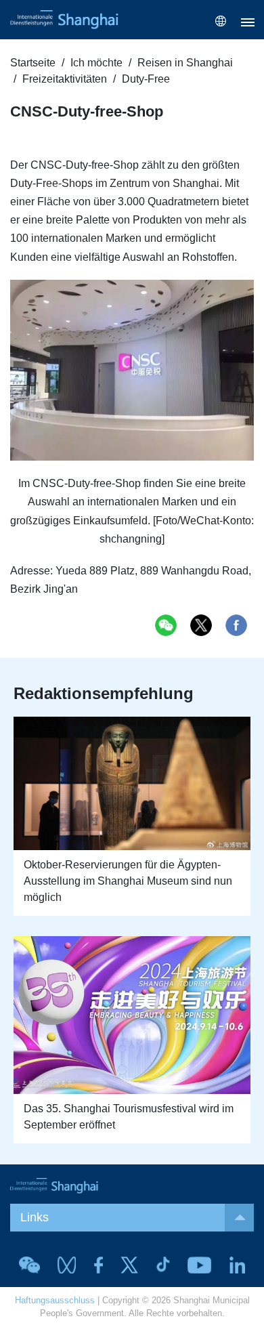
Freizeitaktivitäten (64, 79)
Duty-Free (146, 79)
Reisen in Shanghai (185, 62)
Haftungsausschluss (55, 1300)
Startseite (33, 62)
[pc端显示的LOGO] (64, 19)
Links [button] (34, 1217)
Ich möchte (96, 62)
